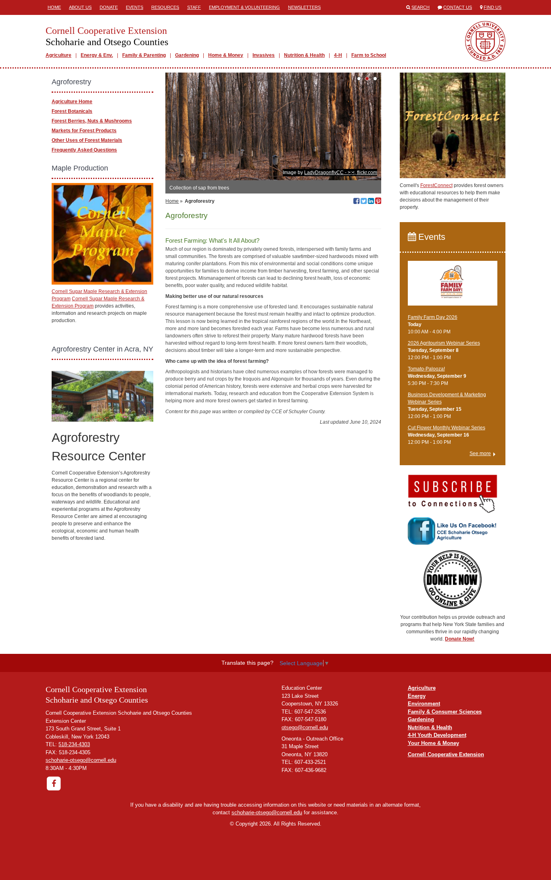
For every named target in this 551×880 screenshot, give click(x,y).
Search (420, 7)
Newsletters (304, 7)
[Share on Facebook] (356, 202)
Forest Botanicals (72, 111)
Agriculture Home (72, 101)
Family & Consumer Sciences (445, 712)
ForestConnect (436, 185)
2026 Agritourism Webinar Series (444, 343)
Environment (424, 704)
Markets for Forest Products (84, 130)
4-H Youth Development (437, 735)
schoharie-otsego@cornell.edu (81, 760)
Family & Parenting (144, 55)
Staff (194, 7)
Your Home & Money (433, 743)
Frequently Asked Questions (84, 150)
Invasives (264, 55)
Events (134, 7)
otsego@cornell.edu (305, 727)
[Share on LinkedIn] (371, 202)
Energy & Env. (97, 55)
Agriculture (58, 55)
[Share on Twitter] (364, 202)
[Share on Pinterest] (378, 202)
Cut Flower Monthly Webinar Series (446, 428)
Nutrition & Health (304, 55)
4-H (338, 55)
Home (54, 7)
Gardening (187, 55)
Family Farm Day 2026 (432, 317)
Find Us (492, 7)
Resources (165, 7)
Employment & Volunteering (244, 7)
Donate (109, 7)
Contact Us (457, 7)
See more (480, 453)
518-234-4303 (74, 744)
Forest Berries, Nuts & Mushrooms (92, 121)
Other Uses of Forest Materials (87, 140)
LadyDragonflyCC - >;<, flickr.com (340, 172)
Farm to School (368, 55)
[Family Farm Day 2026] (453, 287)
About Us (80, 7)
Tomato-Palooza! (426, 369)
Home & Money (225, 55)
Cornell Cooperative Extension (446, 754)
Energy (417, 696)
